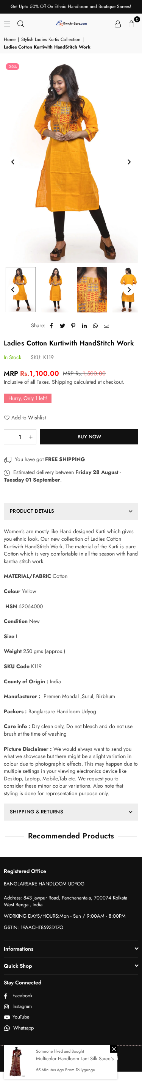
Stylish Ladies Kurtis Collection (50, 39)
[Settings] (118, 23)
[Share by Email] (106, 326)
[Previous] (13, 162)
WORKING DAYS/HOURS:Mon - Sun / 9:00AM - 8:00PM (65, 916)
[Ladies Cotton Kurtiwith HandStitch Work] (21, 289)
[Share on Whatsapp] (95, 326)
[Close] (113, 1049)
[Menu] (7, 23)
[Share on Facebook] (52, 326)
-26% (12, 66)
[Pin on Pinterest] (73, 326)
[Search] (21, 23)
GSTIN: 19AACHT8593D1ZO (33, 927)
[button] (131, 23)
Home (10, 39)
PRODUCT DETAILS (32, 511)
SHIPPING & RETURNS (36, 811)
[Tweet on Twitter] (63, 326)
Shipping (62, 382)
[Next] (128, 162)
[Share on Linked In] (84, 326)
